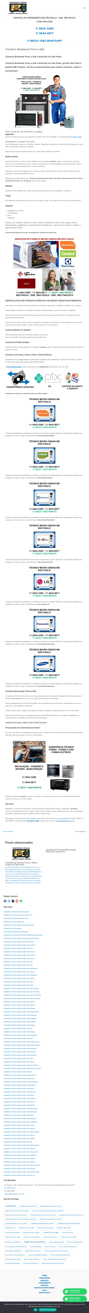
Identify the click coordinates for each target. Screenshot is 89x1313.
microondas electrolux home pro (53, 1263)
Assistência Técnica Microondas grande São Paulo (21, 938)
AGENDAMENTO (44, 1283)
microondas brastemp (12, 1263)
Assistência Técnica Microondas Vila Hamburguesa (21, 1145)
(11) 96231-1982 (76, 137)
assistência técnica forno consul (16, 1215)
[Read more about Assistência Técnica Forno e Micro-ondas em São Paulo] (21, 853)
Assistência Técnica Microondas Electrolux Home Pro (61, 850)
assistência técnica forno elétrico (51, 1219)
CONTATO (44, 1285)
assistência (11, 1206)
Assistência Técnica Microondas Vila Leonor (19, 1125)
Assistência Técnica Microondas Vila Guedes (19, 1158)
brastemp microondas (12, 1232)
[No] (86, 1307)
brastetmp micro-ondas (31, 1232)
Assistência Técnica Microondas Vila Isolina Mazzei (21, 1132)
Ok (36, 1310)
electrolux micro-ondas (68, 1237)
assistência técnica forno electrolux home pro (20, 1219)
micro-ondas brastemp (12, 1259)
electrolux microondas (12, 1242)
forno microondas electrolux (60, 1255)
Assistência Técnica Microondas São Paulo (19, 942)
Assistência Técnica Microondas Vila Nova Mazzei (21, 1065)
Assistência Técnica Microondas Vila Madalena (20, 1118)
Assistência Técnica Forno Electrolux (16, 912)
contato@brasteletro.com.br (64, 821)
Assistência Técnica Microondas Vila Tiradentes (20, 975)
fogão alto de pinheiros (34, 1242)
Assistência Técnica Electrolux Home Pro (18, 915)
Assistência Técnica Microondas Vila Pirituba (19, 1032)
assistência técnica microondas (30, 883)
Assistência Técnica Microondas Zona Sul (18, 948)
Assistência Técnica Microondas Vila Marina (19, 1095)
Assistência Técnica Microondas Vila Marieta (19, 1102)
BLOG (44, 1290)
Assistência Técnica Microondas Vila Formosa (19, 1168)
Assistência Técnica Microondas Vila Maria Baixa (21, 1108)
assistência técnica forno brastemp (20, 869)
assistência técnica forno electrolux (17, 876)
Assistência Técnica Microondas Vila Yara (18, 965)
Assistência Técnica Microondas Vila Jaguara (19, 1128)
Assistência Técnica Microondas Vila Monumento (21, 1082)
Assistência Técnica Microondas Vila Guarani (19, 1162)
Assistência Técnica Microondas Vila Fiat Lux (19, 1175)
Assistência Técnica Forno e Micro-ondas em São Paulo (21, 863)
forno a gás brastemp (56, 1242)
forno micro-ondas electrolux (15, 1255)
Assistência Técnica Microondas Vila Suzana (19, 978)
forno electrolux (50, 1246)
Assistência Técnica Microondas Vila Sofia (18, 985)
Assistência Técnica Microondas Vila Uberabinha (21, 968)
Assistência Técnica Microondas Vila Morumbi (20, 1075)
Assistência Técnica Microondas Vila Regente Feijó (21, 1012)
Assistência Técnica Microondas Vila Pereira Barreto (22, 1045)
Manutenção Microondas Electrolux (16, 918)
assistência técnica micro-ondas (42, 1223)
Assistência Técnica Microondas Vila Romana (19, 1008)
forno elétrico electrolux (33, 1251)
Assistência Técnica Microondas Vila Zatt (18, 962)
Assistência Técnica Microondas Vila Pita (18, 1028)
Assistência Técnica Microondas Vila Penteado (20, 1048)
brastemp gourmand (64, 1228)
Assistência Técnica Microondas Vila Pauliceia (20, 1052)
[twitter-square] (9, 901)
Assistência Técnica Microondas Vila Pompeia (20, 1022)
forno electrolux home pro (68, 1246)
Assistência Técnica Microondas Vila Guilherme (20, 1155)
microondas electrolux (30, 1263)
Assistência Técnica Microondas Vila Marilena (19, 1098)
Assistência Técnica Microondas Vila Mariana (19, 1105)
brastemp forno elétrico (45, 1228)
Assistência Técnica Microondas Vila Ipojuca (19, 1135)
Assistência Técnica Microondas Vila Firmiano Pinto (22, 1172)
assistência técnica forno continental (26, 874)
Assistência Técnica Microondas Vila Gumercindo (21, 1152)
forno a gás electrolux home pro (16, 1246)
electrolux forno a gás (12, 1237)
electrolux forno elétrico (32, 1237)
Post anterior (7, 831)
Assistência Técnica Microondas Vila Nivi (18, 1072)
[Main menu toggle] (84, 8)
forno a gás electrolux (75, 1242)
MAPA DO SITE (44, 1292)
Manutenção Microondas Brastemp (16, 932)
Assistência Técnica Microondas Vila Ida (18, 1142)
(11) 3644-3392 (9, 1188)
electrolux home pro (50, 1237)
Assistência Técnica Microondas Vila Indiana (19, 1138)
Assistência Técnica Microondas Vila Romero (19, 1005)
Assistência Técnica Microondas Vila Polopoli (19, 1025)
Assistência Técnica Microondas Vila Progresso (20, 1015)
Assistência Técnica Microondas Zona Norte (19, 952)
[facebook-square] (5, 901)
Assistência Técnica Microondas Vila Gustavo (19, 1148)
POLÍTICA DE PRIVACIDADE (44, 1288)
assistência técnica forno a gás (50, 1206)
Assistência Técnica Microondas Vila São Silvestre (21, 988)
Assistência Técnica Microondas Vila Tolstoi (19, 972)
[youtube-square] (17, 901)
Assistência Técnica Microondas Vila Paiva (18, 1058)
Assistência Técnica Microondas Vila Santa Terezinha (22, 995)
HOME (44, 1275)
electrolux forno (67, 1232)
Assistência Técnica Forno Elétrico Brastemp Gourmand (23, 935)
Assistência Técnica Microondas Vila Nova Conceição (22, 1068)
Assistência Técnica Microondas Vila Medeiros (20, 1085)
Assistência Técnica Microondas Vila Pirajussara (20, 1035)
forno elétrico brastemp (13, 1251)
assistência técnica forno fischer (21, 880)
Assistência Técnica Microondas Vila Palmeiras (20, 1055)
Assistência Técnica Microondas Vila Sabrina (19, 1002)
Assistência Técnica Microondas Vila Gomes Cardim (22, 1165)
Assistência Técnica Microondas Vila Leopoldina (20, 1122)
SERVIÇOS (45, 1280)
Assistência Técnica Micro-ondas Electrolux (19, 925)
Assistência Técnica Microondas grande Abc (19, 1078)
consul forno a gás (50, 1232)
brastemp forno (10, 1228)
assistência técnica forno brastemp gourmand (47, 1211)
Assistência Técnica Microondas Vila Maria (18, 1115)
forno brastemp (35, 1246)
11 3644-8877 (45, 33)
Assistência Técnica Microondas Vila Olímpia (19, 1062)
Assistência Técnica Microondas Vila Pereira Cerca (21, 1042)
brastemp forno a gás (26, 1228)
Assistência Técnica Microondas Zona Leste (19, 958)
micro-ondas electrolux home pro (54, 1259)
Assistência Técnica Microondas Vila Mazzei (19, 1088)
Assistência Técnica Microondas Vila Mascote (20, 1092)
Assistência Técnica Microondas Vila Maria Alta (20, 1112)
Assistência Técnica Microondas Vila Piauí (18, 1038)
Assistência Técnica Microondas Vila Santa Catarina (22, 998)
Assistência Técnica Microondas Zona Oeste (19, 955)
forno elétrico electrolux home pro (56, 1251)
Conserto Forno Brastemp (13, 928)
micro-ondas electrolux (32, 1259)
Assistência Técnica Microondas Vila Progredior (20, 1018)
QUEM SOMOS (44, 1278)
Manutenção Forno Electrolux (14, 922)
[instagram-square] (13, 901)
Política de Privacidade (47, 1310)
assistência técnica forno (13, 867)
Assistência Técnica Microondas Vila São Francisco (22, 992)
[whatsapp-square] (21, 901)
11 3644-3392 (44, 28)
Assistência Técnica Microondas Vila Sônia (18, 982)
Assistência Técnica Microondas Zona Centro (19, 945)
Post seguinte (81, 831)
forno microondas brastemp (37, 1255)
